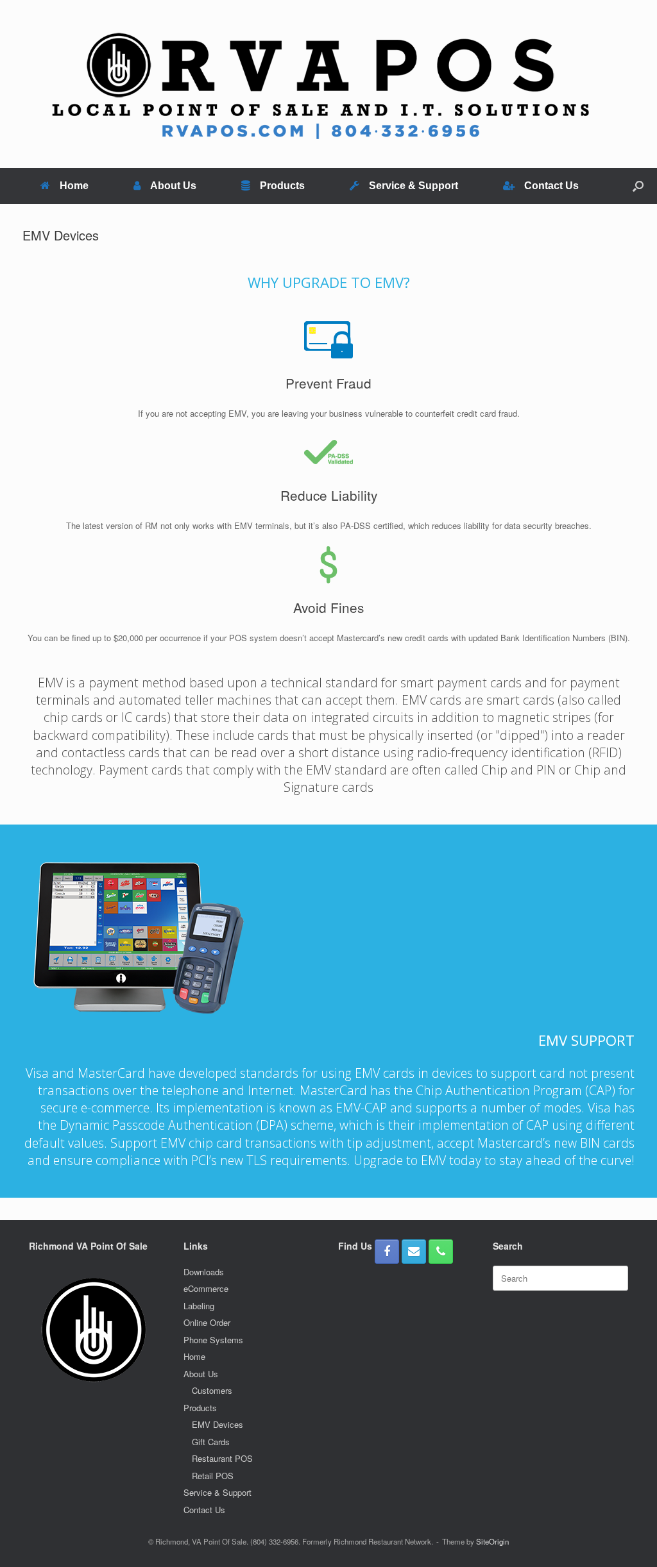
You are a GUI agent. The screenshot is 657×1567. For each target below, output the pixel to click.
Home (74, 185)
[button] (638, 186)
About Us (173, 185)
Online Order (206, 1322)
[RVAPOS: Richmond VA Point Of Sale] (320, 84)
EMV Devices (217, 1424)
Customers (212, 1390)
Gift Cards (211, 1442)
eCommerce (205, 1288)
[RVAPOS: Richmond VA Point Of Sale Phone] (441, 1251)
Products (282, 185)
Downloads (203, 1272)
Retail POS (213, 1476)
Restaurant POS (222, 1458)
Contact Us (551, 185)
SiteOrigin (492, 1541)
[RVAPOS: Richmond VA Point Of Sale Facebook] (387, 1251)
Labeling (198, 1306)
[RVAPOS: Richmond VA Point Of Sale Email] (414, 1251)
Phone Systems (213, 1340)
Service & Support (413, 185)
